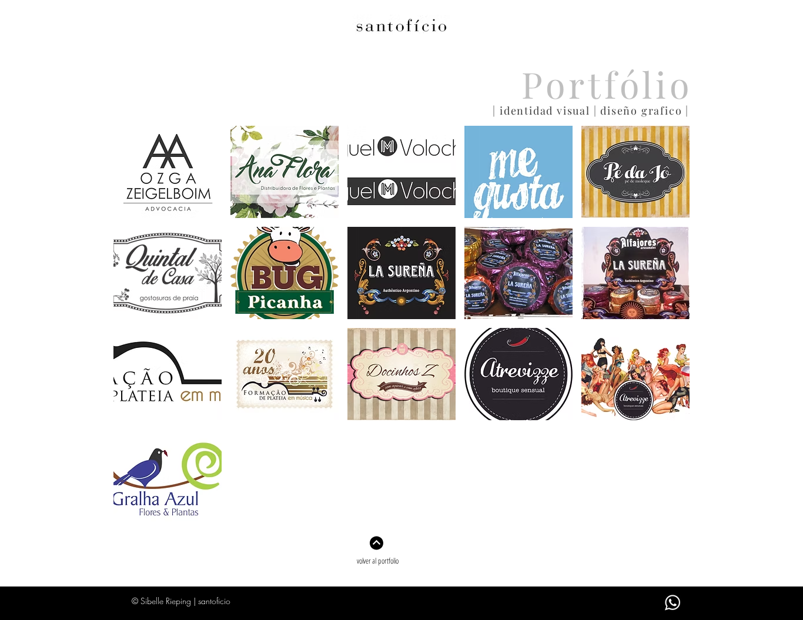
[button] (167, 172)
